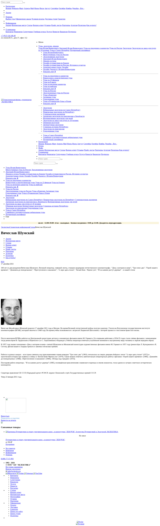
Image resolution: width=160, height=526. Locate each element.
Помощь (9, 17)
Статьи (29, 25)
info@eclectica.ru (14, 471)
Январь (8, 8)
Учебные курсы (39, 32)
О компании (10, 30)
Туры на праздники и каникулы (96, 48)
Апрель (27, 8)
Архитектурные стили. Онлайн (55, 67)
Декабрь (75, 8)
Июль (41, 8)
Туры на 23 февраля (51, 80)
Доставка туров (51, 19)
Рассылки (14, 488)
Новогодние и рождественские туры (57, 78)
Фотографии (15, 497)
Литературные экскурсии (53, 125)
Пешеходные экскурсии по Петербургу (58, 112)
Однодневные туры (51, 99)
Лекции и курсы (49, 61)
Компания (10, 451)
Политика (82, 25)
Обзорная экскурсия (51, 123)
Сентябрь (54, 8)
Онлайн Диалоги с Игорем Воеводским (59, 69)
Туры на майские (50, 86)
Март (21, 8)
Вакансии (64, 32)
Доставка (14, 507)
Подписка (72, 32)
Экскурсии (127, 48)
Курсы (41, 146)
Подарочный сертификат (80, 50)
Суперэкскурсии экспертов (54, 114)
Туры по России (115, 48)
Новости (55, 32)
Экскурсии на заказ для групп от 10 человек (60, 120)
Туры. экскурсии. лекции (48, 46)
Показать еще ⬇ (49, 72)
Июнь (36, 8)
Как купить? (91, 25)
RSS (2, 262)
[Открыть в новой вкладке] (80, 522)
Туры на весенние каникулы (54, 84)
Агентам (74, 25)
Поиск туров (15, 514)
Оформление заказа (23, 19)
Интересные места (19, 25)
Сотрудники (28, 32)
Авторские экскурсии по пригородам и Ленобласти (64, 116)
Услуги (49, 32)
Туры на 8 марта (49, 82)
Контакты (9, 32)
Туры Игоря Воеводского (48, 48)
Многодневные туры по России (56, 55)
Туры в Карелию (49, 95)
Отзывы (47, 25)
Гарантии (61, 19)
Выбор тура (10, 19)
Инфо (40, 148)
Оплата (13, 505)
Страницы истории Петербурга (55, 127)
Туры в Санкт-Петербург (60, 50)
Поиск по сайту (16, 511)
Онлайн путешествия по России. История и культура (64, 65)
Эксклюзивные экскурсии (53, 57)
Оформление (15, 503)
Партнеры (66, 25)
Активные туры (49, 97)
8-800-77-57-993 (7, 459)
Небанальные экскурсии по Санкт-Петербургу (61, 110)
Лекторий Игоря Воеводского (71, 48)
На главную (10, 448)
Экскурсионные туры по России (56, 93)
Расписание (10, 6)
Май (32, 8)
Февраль (15, 8)
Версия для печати (13, 469)
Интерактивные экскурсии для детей (58, 118)
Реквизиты (18, 32)
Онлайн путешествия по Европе (56, 63)
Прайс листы (56, 25)
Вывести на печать (8, 420)
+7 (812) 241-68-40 (8, 36)
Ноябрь (69, 8)
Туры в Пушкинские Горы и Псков (57, 101)
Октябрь (62, 8)
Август (47, 8)
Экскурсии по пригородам (53, 129)
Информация (11, 23)
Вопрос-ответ (38, 25)
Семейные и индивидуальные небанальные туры (62, 137)
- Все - (81, 8)
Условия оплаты (38, 19)
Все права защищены (14, 467)
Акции (8, 13)
